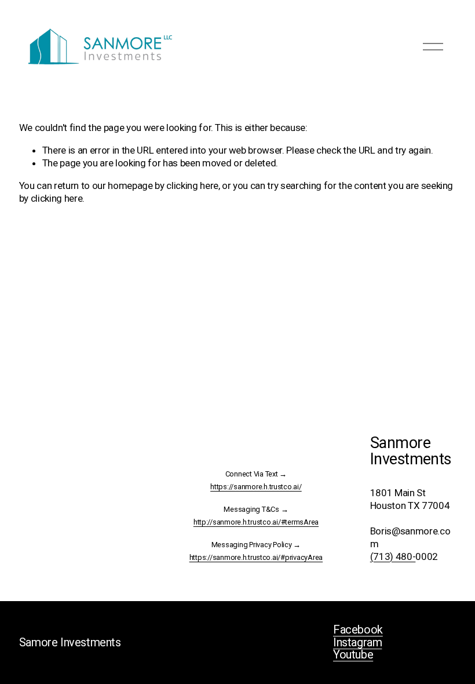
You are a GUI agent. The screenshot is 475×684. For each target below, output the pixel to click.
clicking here (192, 185)
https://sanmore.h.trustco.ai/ (256, 487)
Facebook (358, 630)
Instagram (357, 642)
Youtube (353, 655)
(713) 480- (393, 556)
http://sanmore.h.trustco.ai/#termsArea (256, 522)
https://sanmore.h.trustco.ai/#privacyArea (256, 558)
